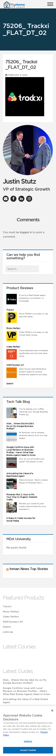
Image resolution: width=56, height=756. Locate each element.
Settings (28, 741)
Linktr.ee (8, 632)
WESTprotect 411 (15, 365)
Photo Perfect (13, 328)
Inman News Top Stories (28, 569)
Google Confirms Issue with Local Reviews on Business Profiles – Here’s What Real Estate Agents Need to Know (21, 451)
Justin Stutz (19, 181)
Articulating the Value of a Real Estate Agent (19, 474)
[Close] (52, 710)
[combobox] (22, 268)
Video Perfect (13, 346)
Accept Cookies (28, 750)
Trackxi (10, 310)
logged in (26, 232)
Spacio (9, 383)
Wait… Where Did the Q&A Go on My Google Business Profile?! (20, 426)
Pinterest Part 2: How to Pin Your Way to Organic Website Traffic (21, 497)
